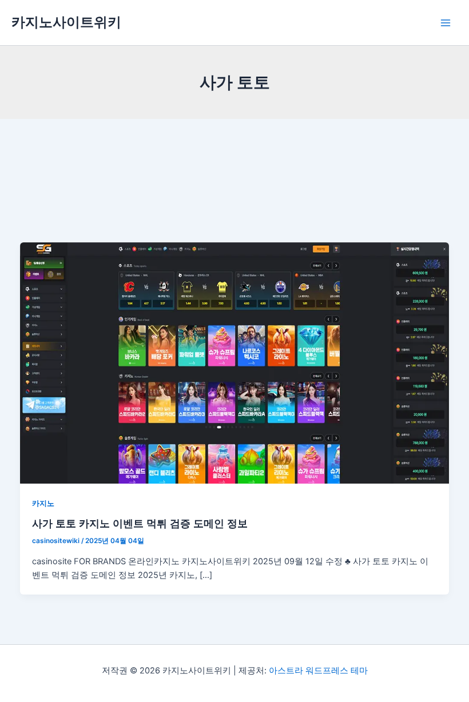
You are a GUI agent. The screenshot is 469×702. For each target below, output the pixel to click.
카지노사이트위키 (66, 22)
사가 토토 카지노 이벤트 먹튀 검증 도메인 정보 (140, 523)
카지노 (43, 503)
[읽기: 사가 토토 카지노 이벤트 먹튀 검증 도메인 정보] (235, 362)
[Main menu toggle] (446, 23)
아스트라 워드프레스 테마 (318, 670)
